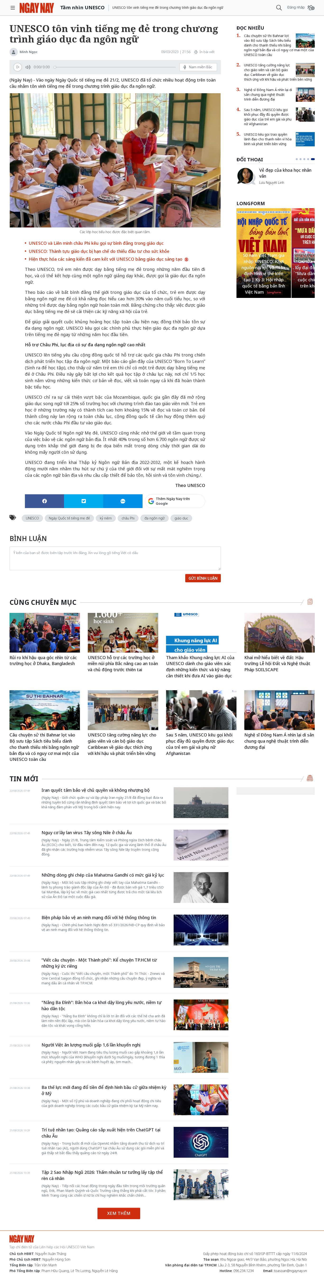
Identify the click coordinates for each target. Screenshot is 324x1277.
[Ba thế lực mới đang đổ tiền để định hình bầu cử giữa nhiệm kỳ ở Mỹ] (201, 1099)
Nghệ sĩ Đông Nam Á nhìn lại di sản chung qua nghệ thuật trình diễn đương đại (268, 95)
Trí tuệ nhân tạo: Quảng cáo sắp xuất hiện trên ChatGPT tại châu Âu (101, 1133)
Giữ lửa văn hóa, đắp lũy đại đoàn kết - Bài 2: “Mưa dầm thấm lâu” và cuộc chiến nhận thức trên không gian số (263, 274)
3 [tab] (306, 159)
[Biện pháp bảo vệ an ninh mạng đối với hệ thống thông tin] (201, 930)
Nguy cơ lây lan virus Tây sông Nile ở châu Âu (87, 832)
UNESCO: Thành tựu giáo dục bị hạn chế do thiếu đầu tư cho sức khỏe (99, 251)
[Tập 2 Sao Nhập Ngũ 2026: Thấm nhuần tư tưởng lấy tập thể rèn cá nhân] (201, 1184)
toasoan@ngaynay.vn (290, 1270)
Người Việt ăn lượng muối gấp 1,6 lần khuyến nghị (91, 1045)
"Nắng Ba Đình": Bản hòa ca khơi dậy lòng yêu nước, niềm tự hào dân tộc (102, 1005)
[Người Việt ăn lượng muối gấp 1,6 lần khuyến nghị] (201, 1057)
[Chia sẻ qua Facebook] (44, 501)
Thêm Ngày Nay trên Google (173, 501)
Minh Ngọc (28, 52)
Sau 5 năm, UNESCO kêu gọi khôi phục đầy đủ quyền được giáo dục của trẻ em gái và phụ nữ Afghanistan (268, 116)
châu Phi (128, 518)
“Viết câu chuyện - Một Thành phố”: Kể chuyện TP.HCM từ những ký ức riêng (99, 963)
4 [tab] (310, 159)
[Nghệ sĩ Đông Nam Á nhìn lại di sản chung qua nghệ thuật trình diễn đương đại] (305, 95)
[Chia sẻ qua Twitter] (83, 501)
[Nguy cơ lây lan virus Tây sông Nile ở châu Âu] (201, 845)
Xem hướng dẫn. (192, 521)
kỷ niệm (106, 518)
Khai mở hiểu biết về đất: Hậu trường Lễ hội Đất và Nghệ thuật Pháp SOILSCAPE (277, 663)
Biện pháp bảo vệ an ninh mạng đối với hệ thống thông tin (99, 917)
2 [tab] (302, 159)
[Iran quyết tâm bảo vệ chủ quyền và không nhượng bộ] (201, 802)
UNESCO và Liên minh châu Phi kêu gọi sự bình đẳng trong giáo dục (96, 243)
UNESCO (32, 518)
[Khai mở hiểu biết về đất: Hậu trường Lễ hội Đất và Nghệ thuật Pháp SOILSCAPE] (279, 632)
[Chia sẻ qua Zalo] (122, 501)
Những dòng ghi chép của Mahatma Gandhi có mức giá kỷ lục (103, 875)
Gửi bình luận (203, 578)
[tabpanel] (275, 178)
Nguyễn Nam (269, 188)
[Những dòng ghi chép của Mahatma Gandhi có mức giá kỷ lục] (201, 887)
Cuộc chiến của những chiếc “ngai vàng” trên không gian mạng (286, 175)
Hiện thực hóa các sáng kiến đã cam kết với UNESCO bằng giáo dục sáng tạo (106, 259)
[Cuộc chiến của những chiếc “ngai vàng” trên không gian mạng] (245, 176)
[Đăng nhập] (311, 7)
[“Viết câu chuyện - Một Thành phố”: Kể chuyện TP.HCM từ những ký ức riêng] (201, 972)
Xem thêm (118, 1213)
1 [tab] (298, 159)
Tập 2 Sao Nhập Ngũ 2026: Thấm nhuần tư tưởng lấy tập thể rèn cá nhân (102, 1175)
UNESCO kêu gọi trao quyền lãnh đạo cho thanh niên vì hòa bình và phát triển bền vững (268, 139)
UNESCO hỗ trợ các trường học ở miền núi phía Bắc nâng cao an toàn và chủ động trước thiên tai (123, 663)
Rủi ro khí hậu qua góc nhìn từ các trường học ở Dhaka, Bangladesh (43, 660)
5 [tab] (314, 159)
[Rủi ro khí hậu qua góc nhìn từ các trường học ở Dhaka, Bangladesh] (44, 632)
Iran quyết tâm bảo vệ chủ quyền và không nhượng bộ (96, 790)
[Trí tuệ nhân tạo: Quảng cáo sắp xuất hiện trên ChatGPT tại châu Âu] (201, 1142)
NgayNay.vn (36, 7)
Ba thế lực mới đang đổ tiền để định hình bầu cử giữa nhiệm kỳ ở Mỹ (104, 1090)
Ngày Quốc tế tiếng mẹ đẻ (69, 518)
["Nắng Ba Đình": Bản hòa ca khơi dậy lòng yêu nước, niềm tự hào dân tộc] (201, 1014)
